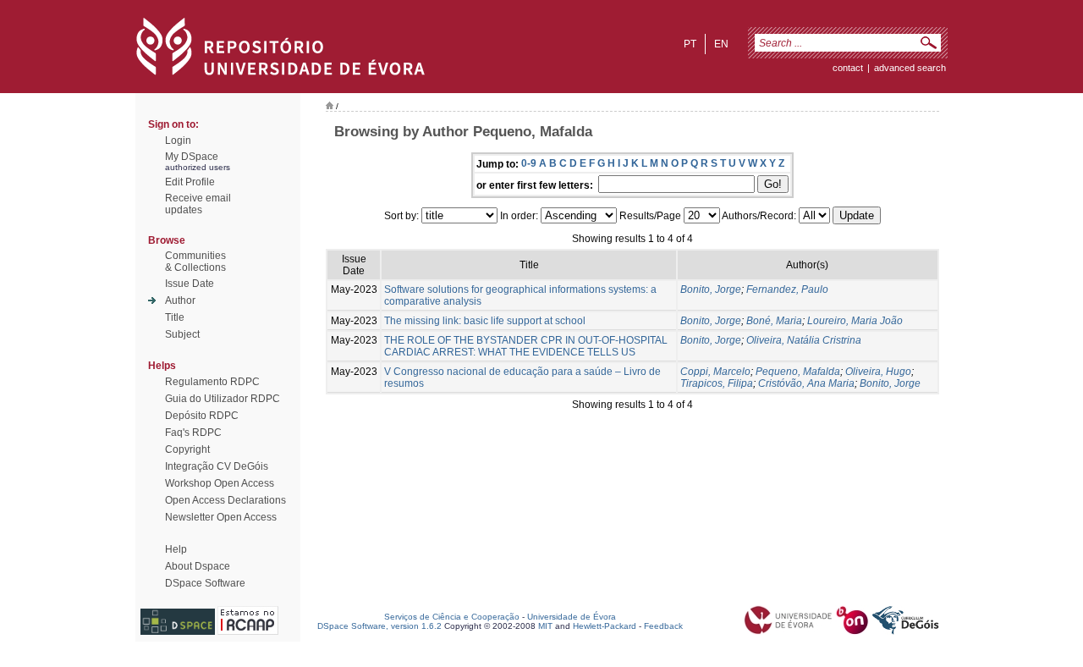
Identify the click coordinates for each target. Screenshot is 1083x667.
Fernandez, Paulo (787, 289)
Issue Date (189, 283)
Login (178, 140)
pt (690, 44)
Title (174, 317)
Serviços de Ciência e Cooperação (452, 616)
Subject (182, 334)
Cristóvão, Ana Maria (806, 383)
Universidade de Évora (571, 616)
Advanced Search (910, 68)
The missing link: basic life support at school (484, 321)
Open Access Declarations (225, 500)
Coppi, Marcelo (715, 372)
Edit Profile (190, 182)
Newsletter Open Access (221, 517)
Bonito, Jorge (710, 289)
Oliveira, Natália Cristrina (803, 340)
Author (180, 300)
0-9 (528, 163)
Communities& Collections (195, 261)
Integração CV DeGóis (216, 466)
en (721, 44)
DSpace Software (205, 583)
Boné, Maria (774, 321)
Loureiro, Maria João (855, 321)
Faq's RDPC (193, 432)
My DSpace (191, 157)
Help (176, 549)
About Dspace (197, 566)
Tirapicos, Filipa (716, 383)
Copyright (187, 449)
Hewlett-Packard (604, 626)
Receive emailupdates (198, 204)
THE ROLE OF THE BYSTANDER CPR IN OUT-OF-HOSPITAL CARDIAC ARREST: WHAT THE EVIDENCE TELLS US (526, 346)
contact (848, 68)
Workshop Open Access (219, 483)
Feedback (663, 626)
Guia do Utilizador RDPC (222, 399)
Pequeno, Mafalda (798, 372)
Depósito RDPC (202, 416)
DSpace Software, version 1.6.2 (379, 626)
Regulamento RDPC (212, 382)
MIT (545, 626)
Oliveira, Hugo (878, 372)
